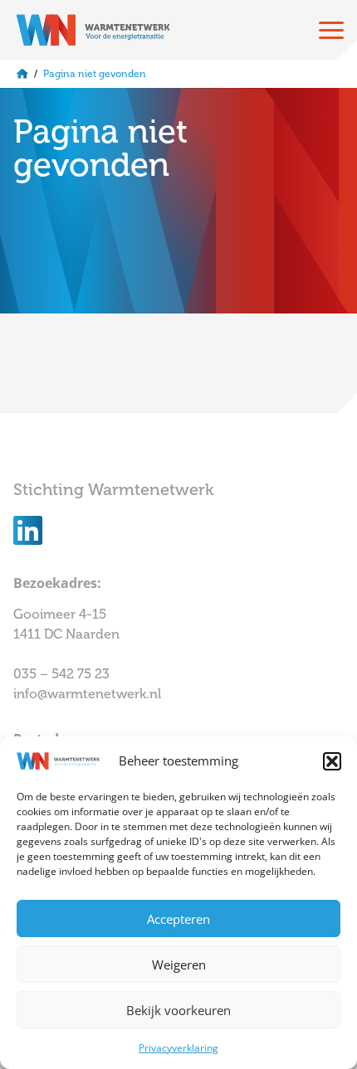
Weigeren (179, 964)
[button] (332, 761)
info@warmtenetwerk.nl (87, 694)
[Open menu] (331, 30)
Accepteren (178, 919)
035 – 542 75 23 (63, 674)
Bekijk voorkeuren (178, 1010)
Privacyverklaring (178, 1048)
